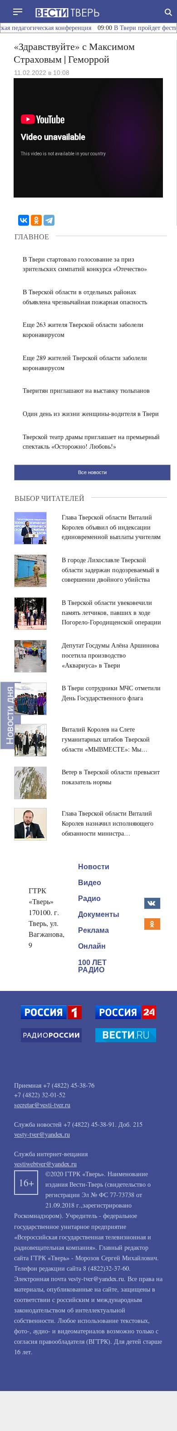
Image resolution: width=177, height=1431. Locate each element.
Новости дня (9, 716)
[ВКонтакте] (23, 220)
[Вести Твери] (67, 12)
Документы (98, 914)
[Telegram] (49, 220)
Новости (93, 866)
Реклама (93, 930)
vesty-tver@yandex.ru (42, 1134)
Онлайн (92, 946)
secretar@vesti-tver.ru (42, 1104)
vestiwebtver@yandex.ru (45, 1163)
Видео (89, 882)
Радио (89, 898)
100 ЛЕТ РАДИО (92, 966)
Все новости (92, 472)
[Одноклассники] (36, 220)
